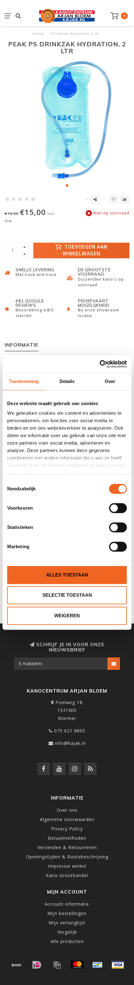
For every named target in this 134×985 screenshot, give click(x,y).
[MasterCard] (77, 964)
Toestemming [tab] (24, 381)
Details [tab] (67, 381)
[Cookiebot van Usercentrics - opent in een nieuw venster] (99, 364)
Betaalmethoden (67, 838)
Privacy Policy (67, 829)
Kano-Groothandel (67, 875)
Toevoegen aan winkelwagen (85, 250)
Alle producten (67, 941)
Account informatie (67, 904)
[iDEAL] (37, 964)
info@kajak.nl (70, 743)
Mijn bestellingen (67, 913)
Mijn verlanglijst (67, 923)
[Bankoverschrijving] (16, 964)
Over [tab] (110, 381)
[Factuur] (57, 964)
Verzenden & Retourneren (67, 847)
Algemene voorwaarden (67, 819)
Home (38, 33)
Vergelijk (67, 932)
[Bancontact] (97, 964)
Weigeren (67, 615)
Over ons (67, 810)
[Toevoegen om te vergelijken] (124, 199)
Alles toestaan (67, 574)
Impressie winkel (67, 866)
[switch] (118, 508)
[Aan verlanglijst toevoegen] (113, 199)
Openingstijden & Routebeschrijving (67, 857)
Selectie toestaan (67, 595)
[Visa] (118, 964)
